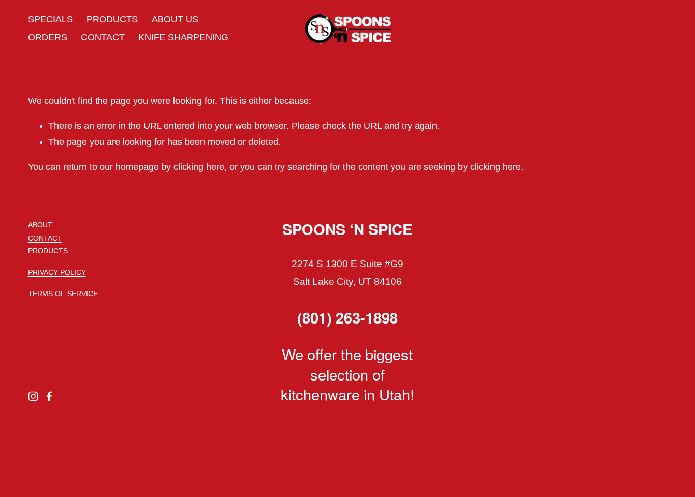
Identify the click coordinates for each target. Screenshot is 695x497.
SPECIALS (50, 19)
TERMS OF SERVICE (63, 293)
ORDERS (47, 37)
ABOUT (40, 225)
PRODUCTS (112, 19)
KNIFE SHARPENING (183, 37)
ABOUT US (175, 19)
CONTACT (103, 37)
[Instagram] (33, 396)
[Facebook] (49, 396)
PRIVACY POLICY (57, 272)
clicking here (198, 167)
